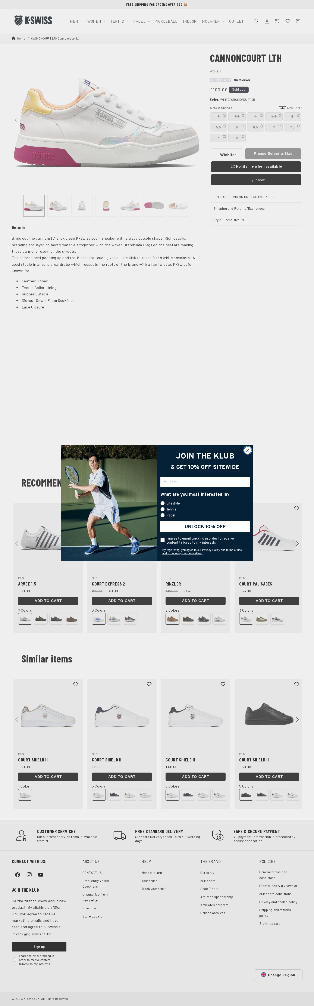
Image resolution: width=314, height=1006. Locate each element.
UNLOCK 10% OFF (205, 526)
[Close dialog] (247, 450)
